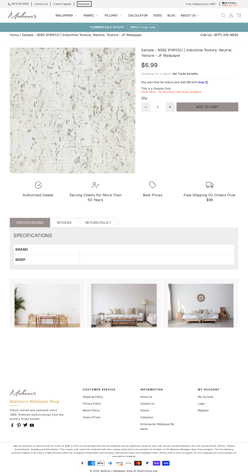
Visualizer (84, 4)
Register (203, 410)
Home (14, 35)
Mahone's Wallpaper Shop (117, 471)
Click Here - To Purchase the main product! (171, 92)
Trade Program (62, 4)
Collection (146, 417)
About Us (146, 396)
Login (201, 403)
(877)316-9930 (20, 3)
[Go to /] (22, 15)
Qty (144, 98)
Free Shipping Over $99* (201, 4)
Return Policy (91, 410)
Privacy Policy (92, 403)
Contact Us (41, 4)
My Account (205, 396)
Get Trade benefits (185, 73)
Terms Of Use (91, 417)
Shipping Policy (93, 396)
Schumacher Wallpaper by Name (157, 426)
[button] (66, 15)
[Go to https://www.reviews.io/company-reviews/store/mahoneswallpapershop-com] (230, 4)
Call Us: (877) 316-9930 (219, 35)
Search (144, 410)
